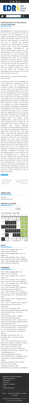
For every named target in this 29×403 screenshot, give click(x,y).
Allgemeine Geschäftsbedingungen (12, 376)
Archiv (4, 386)
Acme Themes (18, 400)
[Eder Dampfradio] (2, 16)
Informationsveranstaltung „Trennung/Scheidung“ (14, 325)
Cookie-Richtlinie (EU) (6, 199)
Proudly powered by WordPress (12, 398)
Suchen (18, 209)
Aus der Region (4, 174)
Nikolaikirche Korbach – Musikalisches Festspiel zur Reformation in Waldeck (14, 358)
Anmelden (3, 197)
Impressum (6, 382)
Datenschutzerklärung (9, 378)
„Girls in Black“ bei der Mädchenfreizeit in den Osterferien (22, 181)
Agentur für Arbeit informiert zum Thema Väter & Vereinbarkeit (14, 304)
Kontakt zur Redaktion (9, 384)
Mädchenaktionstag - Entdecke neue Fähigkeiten (14, 367)
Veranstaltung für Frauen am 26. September (13, 348)
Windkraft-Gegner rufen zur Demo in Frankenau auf (6, 181)
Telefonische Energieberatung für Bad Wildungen (14, 310)
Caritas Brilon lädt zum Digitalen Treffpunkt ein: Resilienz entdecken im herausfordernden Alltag (14, 342)
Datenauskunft (7, 380)
